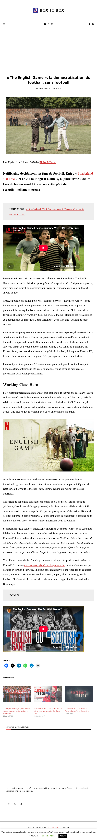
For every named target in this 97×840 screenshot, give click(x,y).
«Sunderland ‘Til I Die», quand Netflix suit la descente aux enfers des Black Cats (48, 711)
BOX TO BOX (52, 10)
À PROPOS (65, 827)
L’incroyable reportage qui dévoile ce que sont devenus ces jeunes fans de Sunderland (16, 711)
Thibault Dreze (42, 88)
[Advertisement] (48, 47)
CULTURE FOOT (53, 827)
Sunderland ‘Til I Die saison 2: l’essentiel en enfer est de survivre (77, 709)
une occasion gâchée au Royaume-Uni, (44, 565)
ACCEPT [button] (63, 836)
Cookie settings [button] (48, 835)
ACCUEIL (31, 827)
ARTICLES (39, 827)
